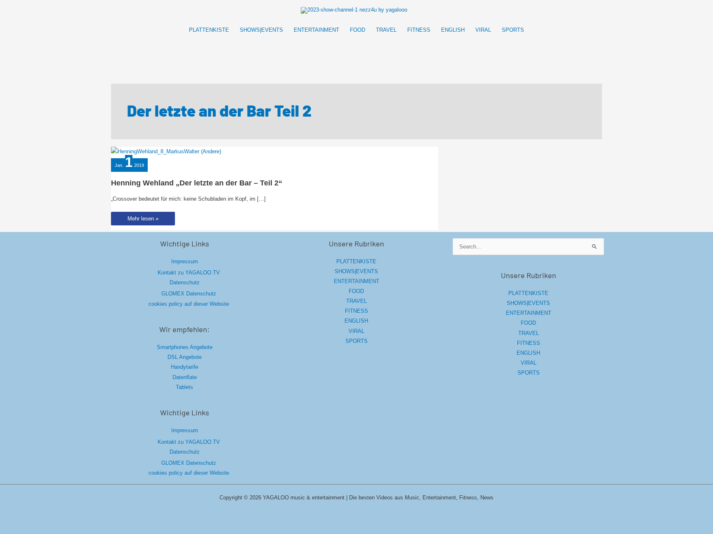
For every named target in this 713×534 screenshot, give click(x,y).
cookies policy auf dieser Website (189, 304)
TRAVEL (356, 301)
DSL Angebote (185, 357)
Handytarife (184, 367)
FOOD (356, 291)
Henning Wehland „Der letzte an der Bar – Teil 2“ (196, 183)
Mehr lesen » (142, 220)
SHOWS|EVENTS (356, 271)
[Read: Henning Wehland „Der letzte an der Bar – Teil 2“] (166, 151)
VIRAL (356, 331)
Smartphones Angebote (184, 347)
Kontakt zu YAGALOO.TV (189, 272)
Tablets (184, 387)
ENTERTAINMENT (356, 281)
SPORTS (356, 341)
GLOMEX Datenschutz (188, 293)
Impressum (184, 261)
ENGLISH (356, 321)
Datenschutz (185, 282)
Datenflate (184, 377)
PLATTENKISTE (356, 261)
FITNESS (356, 311)
